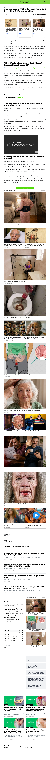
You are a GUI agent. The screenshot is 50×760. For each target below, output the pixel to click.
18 (8, 638)
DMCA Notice (35, 745)
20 (14, 638)
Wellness (6, 705)
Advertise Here (42, 745)
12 (11, 636)
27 (14, 640)
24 (5, 640)
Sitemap (26, 747)
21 (16, 638)
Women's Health (29, 705)
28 (16, 640)
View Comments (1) (25, 188)
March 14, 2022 (22, 97)
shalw (5, 540)
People (6, 7)
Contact (30, 747)
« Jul (5, 647)
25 (8, 640)
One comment (7, 14)
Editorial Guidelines (28, 745)
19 (11, 638)
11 (8, 636)
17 (5, 638)
